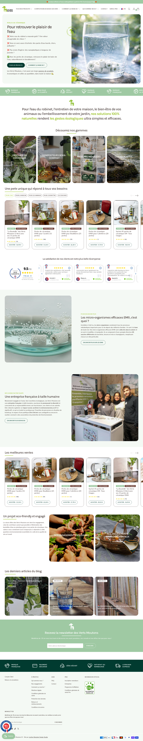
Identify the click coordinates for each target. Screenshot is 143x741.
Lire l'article (12, 586)
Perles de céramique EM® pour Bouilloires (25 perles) (71, 233)
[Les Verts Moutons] (7, 9)
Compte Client (9, 677)
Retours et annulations (11, 680)
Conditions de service (37, 707)
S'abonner (58, 722)
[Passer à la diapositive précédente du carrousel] (132, 195)
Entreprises (68, 684)
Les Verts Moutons (15, 737)
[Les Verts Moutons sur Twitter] (18, 729)
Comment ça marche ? (38, 687)
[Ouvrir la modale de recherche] (129, 9)
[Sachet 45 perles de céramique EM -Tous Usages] (126, 212)
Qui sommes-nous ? (37, 680)
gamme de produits (45, 71)
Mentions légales (36, 690)
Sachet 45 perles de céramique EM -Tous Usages (124, 233)
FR (125, 9)
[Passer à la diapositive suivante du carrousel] (136, 195)
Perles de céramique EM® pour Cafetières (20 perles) (98, 233)
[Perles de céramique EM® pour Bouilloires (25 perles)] (71, 212)
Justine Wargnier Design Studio (38, 737)
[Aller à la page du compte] (133, 9)
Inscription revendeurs (71, 680)
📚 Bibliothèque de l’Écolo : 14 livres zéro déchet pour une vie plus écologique (116, 607)
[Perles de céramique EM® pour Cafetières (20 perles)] (98, 212)
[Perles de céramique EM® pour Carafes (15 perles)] (44, 212)
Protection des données (38, 699)
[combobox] (123, 9)
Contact (53, 684)
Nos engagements (36, 684)
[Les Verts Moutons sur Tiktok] (15, 729)
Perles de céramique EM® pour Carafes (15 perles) (43, 233)
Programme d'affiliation (72, 687)
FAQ (52, 680)
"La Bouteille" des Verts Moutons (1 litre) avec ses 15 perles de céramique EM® (16, 234)
